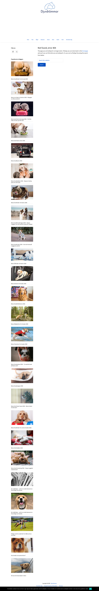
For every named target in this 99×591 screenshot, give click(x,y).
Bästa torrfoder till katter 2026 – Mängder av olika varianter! (21, 98)
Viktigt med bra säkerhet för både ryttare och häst (21, 534)
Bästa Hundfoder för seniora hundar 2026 (21, 427)
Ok (90, 588)
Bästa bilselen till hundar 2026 (18, 283)
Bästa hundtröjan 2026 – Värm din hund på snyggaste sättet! (21, 245)
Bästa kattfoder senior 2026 (18, 140)
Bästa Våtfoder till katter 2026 (18, 263)
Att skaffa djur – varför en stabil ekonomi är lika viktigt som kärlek (21, 489)
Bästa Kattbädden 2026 (17, 448)
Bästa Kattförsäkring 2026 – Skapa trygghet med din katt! (22, 468)
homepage (85, 51)
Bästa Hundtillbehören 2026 (18, 304)
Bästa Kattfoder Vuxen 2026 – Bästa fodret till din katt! (21, 406)
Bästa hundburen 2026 (16, 160)
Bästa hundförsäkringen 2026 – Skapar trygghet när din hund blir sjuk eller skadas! (21, 223)
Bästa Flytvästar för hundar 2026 (19, 344)
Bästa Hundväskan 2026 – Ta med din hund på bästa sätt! (21, 365)
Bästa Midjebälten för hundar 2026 (19, 324)
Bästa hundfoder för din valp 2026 (19, 79)
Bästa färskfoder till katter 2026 (19, 202)
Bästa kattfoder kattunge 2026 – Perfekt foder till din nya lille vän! (21, 119)
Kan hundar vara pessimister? (18, 555)
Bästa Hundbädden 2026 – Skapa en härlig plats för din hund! (21, 181)
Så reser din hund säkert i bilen (18, 575)
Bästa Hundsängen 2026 (17, 386)
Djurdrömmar (54, 583)
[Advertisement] (49, 26)
